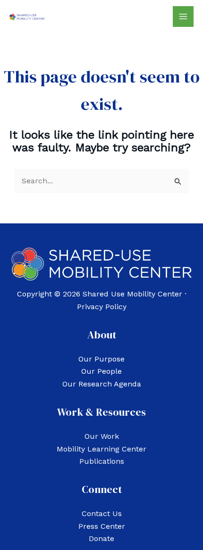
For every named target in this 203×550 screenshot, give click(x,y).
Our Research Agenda (101, 383)
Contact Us (102, 513)
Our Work (102, 436)
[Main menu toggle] (183, 16)
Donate (101, 538)
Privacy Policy (102, 306)
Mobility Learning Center (101, 448)
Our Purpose (101, 358)
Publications (101, 461)
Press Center (101, 526)
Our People (101, 371)
